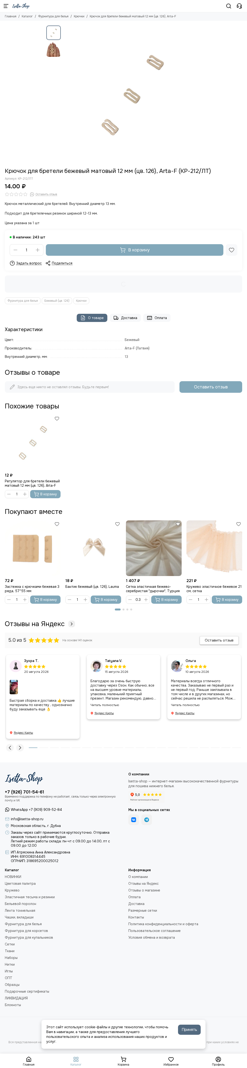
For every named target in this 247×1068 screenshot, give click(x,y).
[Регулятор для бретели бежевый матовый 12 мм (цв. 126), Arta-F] (33, 443)
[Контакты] (239, 6)
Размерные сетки (142, 910)
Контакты (136, 917)
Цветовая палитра (20, 883)
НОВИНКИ (13, 877)
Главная (10, 16)
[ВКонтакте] (133, 819)
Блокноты (13, 1005)
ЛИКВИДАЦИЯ (16, 998)
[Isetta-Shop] (21, 6)
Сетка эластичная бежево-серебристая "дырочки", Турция (153, 588)
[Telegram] (146, 819)
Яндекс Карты (23, 733)
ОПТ (8, 978)
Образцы (12, 985)
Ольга (190, 661)
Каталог (27, 16)
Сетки (10, 944)
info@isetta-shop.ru (27, 819)
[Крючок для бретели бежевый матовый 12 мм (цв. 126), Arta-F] (132, 94)
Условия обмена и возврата (151, 937)
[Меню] (6, 6)
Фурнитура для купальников (29, 937)
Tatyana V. (113, 661)
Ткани (9, 951)
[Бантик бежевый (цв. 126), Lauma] (93, 548)
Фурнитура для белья (53, 16)
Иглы (9, 971)
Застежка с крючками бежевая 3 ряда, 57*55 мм (32, 588)
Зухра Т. (31, 661)
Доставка (129, 318)
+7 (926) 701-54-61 (24, 792)
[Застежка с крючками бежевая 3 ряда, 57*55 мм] (33, 548)
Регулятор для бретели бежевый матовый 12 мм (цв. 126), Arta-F (32, 483)
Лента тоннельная (20, 910)
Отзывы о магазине (144, 890)
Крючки (79, 16)
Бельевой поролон (20, 904)
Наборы (11, 958)
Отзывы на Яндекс (35, 624)
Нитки (10, 964)
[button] (65, 94)
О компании (138, 877)
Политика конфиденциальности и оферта (163, 924)
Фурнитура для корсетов (26, 931)
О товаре (96, 318)
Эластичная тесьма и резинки (30, 897)
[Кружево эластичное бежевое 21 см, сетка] (214, 548)
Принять (189, 1029)
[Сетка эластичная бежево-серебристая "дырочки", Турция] (154, 548)
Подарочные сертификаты (27, 991)
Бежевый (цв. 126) (56, 301)
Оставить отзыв (211, 387)
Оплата (161, 318)
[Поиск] (228, 6)
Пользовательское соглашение (154, 931)
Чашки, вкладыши (19, 917)
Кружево (12, 890)
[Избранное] (231, 250)
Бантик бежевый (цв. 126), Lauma (92, 586)
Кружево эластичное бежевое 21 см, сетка (214, 588)
